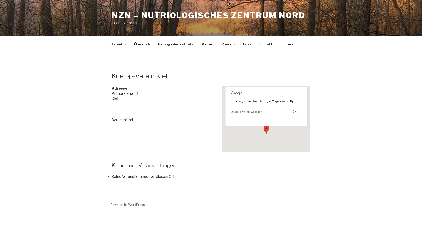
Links (247, 44)
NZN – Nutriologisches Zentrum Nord (208, 15)
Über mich (142, 44)
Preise (227, 44)
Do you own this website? (246, 111)
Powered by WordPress (127, 204)
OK (294, 111)
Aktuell (117, 44)
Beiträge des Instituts (175, 44)
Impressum (289, 44)
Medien (207, 44)
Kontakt (266, 44)
